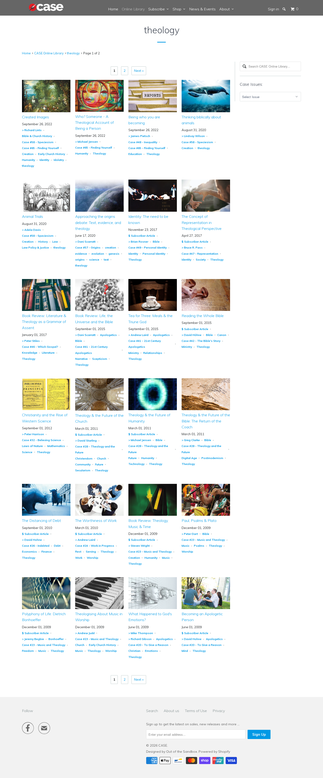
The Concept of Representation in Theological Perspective (202, 222)
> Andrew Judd (85, 633)
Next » (139, 71)
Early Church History (51, 154)
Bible (156, 241)
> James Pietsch (139, 136)
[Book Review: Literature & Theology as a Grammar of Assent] (46, 310)
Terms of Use (196, 710)
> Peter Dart (190, 534)
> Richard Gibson (140, 639)
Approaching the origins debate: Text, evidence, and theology (98, 222)
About (225, 9)
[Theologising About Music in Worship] (99, 608)
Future (99, 464)
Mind (185, 651)
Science (27, 452)
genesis (114, 253)
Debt (57, 545)
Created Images (35, 117)
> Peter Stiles (31, 341)
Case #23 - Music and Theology (150, 551)
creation (110, 247)
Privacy (219, 710)
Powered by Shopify (214, 751)
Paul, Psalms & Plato (199, 520)
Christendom (83, 458)
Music (166, 557)
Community (83, 464)
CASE (162, 745)
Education (135, 154)
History (43, 241)
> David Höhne (191, 335)
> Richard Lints (32, 130)
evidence (81, 253)
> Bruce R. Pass (192, 247)
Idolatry (59, 160)
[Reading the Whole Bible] (206, 310)
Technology (136, 464)
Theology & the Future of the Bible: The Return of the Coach (206, 421)
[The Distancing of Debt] (46, 514)
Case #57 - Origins (87, 247)
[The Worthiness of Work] (99, 514)
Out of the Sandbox (181, 751)
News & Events (202, 9)
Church (101, 458)
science (94, 259)
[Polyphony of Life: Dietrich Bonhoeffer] (46, 608)
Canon (221, 335)
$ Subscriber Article (141, 235)
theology (161, 30)
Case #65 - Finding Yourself (40, 148)
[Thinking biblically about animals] (206, 111)
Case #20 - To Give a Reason (148, 645)
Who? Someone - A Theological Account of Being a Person (94, 122)
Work (78, 557)
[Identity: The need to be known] (152, 210)
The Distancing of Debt (41, 520)
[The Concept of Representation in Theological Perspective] (206, 210)
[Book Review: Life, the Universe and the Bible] (99, 310)
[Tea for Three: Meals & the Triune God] (152, 310)
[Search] (284, 9)
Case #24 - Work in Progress (94, 545)
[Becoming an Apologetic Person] (206, 608)
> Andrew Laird (138, 335)
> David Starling (86, 440)
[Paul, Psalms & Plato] (206, 514)
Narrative (81, 359)
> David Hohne (32, 540)
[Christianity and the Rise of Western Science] (46, 409)
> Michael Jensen (86, 141)
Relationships (152, 353)
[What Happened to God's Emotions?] (152, 608)
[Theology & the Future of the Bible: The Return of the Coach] (206, 409)
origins (80, 259)
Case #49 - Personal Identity (147, 247)
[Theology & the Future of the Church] (99, 409)
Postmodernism (212, 458)
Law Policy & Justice (35, 247)
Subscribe (157, 9)
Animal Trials (32, 216)
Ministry (133, 353)
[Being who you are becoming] (152, 111)
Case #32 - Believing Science (41, 440)
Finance (46, 551)
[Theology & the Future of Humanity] (152, 409)
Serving (91, 551)
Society (201, 259)
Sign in (273, 9)
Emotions (151, 651)
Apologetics (108, 335)
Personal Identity (154, 253)
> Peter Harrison (33, 434)
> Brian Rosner (138, 241)
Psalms (199, 545)
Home (113, 9)
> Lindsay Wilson (193, 136)
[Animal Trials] (46, 210)
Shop (178, 9)
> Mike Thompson (140, 633)
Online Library (133, 9)
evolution (98, 253)
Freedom (28, 651)
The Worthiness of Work (96, 520)
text (106, 259)
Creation (28, 154)
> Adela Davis (31, 230)
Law (55, 241)
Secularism (82, 470)
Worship (92, 557)
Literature (48, 352)
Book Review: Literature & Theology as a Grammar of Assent (44, 321)
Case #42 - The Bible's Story (201, 341)
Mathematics (56, 446)
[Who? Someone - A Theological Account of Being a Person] (99, 110)
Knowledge (29, 352)
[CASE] (46, 7)
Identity (44, 160)
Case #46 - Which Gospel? (40, 346)
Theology (99, 153)
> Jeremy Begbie (33, 639)
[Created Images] (46, 111)
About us (171, 710)
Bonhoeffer (56, 639)
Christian (134, 651)
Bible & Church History (37, 136)
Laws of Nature (32, 446)
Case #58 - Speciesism (37, 142)
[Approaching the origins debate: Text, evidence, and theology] (99, 210)
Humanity (28, 160)
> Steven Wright (139, 545)
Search (152, 710)
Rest (78, 551)
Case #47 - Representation (200, 253)
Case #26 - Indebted (35, 545)
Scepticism (99, 359)
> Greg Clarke (191, 440)
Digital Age (189, 458)
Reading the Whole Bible (203, 315)
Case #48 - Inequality (142, 142)
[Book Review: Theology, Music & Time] (152, 514)
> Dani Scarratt (85, 241)
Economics (29, 551)
